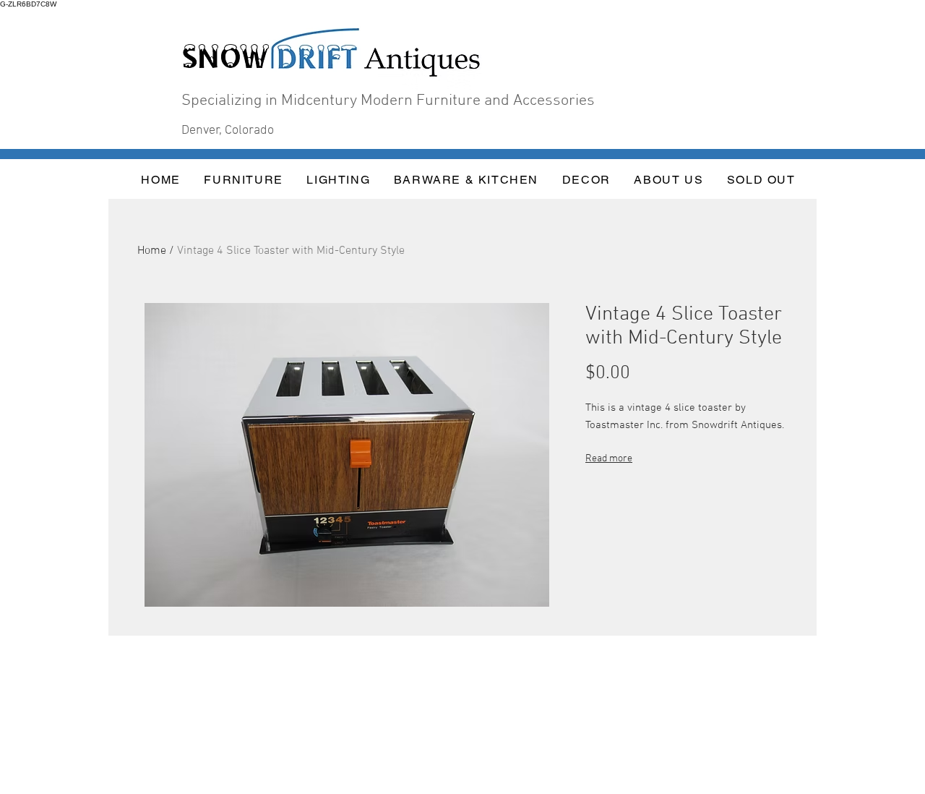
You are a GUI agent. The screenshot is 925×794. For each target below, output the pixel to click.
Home (151, 251)
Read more (608, 459)
